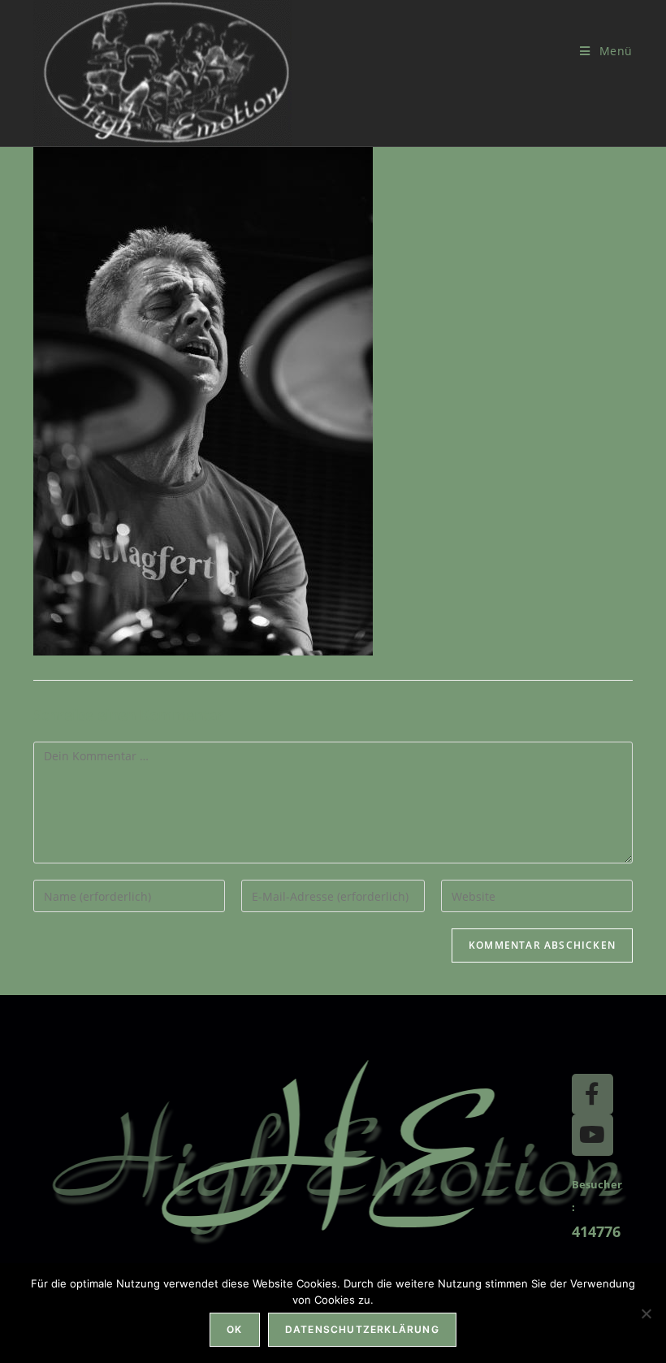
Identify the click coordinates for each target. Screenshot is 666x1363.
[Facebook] (592, 1094)
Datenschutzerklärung (362, 1329)
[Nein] (646, 1313)
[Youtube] (592, 1134)
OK (234, 1329)
